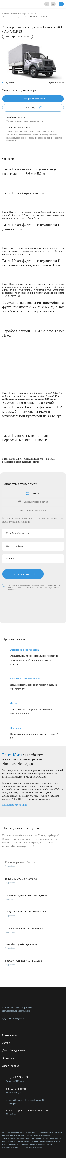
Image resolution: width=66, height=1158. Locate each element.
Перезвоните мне (56, 82)
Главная (5, 14)
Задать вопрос (30, 107)
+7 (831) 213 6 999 (17, 1077)
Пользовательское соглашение (16, 1011)
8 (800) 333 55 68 (16, 1088)
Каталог (7, 1042)
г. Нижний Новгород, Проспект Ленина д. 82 (25, 1100)
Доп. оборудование (13, 1050)
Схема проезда (12, 1104)
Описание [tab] (8, 158)
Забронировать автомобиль (33, 99)
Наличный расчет (35, 510)
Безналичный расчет (36, 501)
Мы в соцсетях (16, 1018)
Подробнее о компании (14, 805)
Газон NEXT (32, 14)
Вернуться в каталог (20, 36)
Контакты (8, 1058)
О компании (9, 1034)
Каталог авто (61, 4)
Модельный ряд (18, 14)
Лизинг (35, 493)
